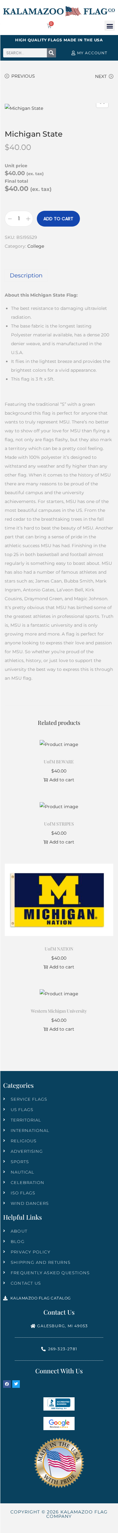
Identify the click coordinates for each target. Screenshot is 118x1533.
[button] (109, 26)
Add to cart (58, 219)
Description (26, 275)
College (35, 246)
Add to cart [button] (61, 780)
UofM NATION (59, 949)
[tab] (59, 275)
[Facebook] (7, 1384)
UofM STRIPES (59, 824)
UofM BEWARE (59, 762)
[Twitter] (16, 1384)
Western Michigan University (59, 1011)
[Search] (51, 52)
